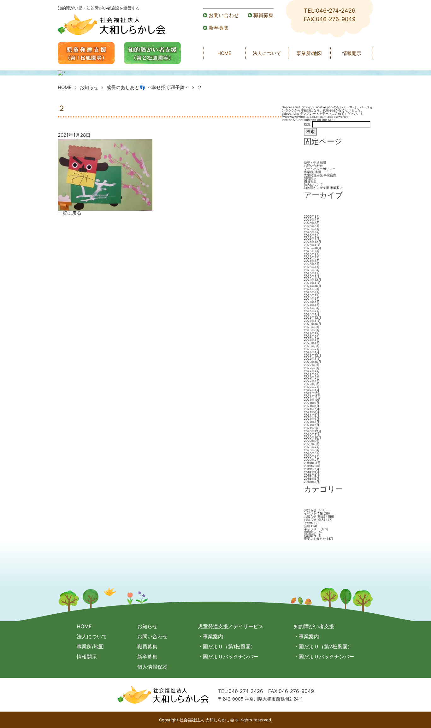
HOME (224, 53)
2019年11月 (312, 463)
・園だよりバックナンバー (228, 656)
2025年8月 (312, 254)
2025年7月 (312, 257)
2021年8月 (311, 406)
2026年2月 (312, 235)
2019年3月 (311, 469)
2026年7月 (312, 219)
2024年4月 (312, 305)
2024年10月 (312, 286)
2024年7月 (312, 295)
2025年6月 (312, 260)
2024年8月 (312, 292)
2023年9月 (312, 327)
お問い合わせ (224, 15)
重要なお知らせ (315, 538)
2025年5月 (312, 264)
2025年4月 (312, 267)
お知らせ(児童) (314, 516)
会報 (307, 526)
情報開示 (351, 53)
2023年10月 (312, 324)
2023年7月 (312, 333)
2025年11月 (312, 245)
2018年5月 (311, 478)
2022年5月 (312, 377)
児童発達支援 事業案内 (320, 175)
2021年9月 (311, 403)
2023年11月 (312, 320)
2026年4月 (312, 229)
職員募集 (263, 15)
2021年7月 (311, 409)
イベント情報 (313, 513)
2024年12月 (312, 279)
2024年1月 (311, 314)
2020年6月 (312, 450)
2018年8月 (311, 475)
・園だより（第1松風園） (227, 646)
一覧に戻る (69, 213)
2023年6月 (312, 336)
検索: (307, 124)
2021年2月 (311, 425)
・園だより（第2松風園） (323, 646)
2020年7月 (312, 447)
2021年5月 (311, 415)
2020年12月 (312, 431)
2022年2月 (312, 387)
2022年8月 (312, 368)
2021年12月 (312, 393)
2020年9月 (312, 440)
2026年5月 (312, 226)
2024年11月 (312, 283)
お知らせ (89, 87)
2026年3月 (312, 232)
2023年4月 (312, 343)
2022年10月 (312, 362)
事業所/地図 (309, 53)
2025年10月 (312, 248)
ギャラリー (312, 529)
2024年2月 (312, 311)
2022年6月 (312, 374)
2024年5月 (312, 302)
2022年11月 (312, 358)
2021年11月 (312, 396)
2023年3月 (312, 346)
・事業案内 (210, 636)
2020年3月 (312, 456)
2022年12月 (312, 355)
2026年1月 (311, 238)
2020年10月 (312, 437)
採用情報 (310, 535)
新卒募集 (219, 28)
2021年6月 (311, 412)
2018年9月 (311, 472)
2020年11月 (312, 434)
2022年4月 (312, 380)
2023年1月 (311, 352)
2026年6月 (312, 223)
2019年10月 (312, 466)
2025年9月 (312, 251)
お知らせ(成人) (314, 519)
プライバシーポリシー (319, 169)
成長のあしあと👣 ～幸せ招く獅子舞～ (147, 87)
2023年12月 (312, 317)
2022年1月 (311, 390)
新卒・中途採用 (315, 162)
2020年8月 (312, 444)
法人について (267, 53)
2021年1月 (311, 428)
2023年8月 (312, 330)
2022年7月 (312, 371)
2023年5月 (312, 339)
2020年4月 (312, 453)
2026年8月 (312, 216)
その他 (308, 523)
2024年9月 (312, 289)
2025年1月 (311, 276)
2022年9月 (312, 365)
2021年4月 (311, 418)
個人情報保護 (152, 667)
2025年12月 (312, 242)
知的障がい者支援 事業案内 (323, 188)
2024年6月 (312, 298)
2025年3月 (312, 270)
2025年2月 (312, 273)
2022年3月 (312, 384)
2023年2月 (312, 349)
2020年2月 (312, 459)
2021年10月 (312, 399)
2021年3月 (311, 422)
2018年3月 (311, 482)
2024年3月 (312, 308)
